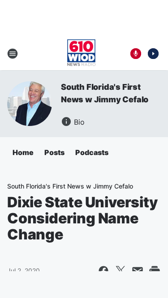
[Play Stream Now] (153, 53)
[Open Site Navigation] (12, 53)
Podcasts (91, 152)
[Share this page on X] (120, 270)
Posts (54, 152)
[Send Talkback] (135, 53)
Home (23, 152)
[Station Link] (81, 53)
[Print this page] (154, 270)
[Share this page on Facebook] (103, 270)
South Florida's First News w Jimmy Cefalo (70, 186)
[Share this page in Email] (137, 270)
